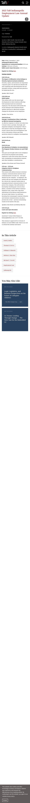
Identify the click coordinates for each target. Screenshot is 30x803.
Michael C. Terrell (9, 260)
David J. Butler (8, 240)
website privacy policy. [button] (8, 796)
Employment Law (9, 265)
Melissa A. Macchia (9, 255)
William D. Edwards (9, 250)
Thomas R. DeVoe (9, 245)
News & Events (6, 24)
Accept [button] (5, 800)
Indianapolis (7, 270)
